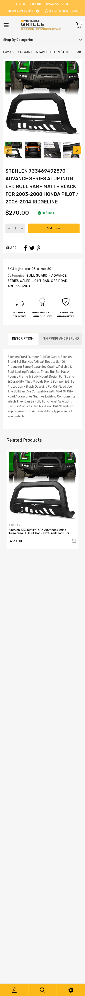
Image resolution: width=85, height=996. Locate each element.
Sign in (63, 11)
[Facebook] (25, 248)
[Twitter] (31, 248)
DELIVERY (35, 3)
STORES (21, 3)
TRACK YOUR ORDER (58, 3)
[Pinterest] (38, 248)
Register (75, 11)
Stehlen (14, 525)
